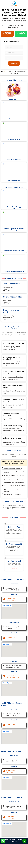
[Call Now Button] (24, 841)
